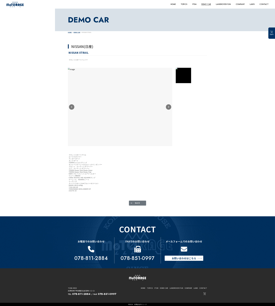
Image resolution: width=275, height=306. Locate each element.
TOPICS (184, 4)
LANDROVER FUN (223, 4)
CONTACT (264, 4)
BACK (137, 203)
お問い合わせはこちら (184, 258)
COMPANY (240, 4)
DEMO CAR (206, 4)
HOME (173, 4)
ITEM (194, 4)
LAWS (252, 4)
